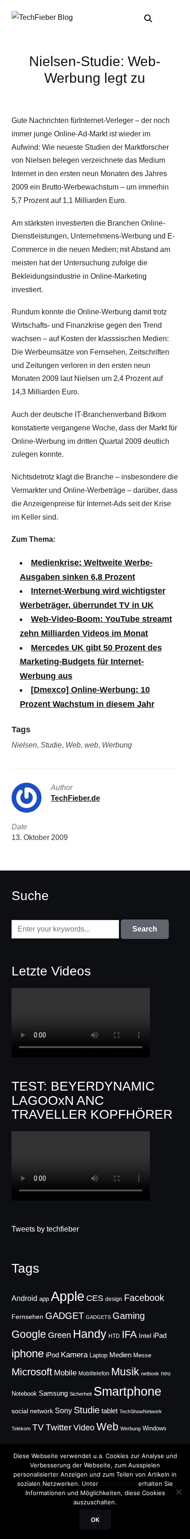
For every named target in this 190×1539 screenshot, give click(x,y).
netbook (150, 1373)
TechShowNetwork (140, 1411)
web (91, 745)
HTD (114, 1336)
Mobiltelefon (93, 1373)
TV (38, 1427)
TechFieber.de (75, 798)
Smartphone (127, 1391)
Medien (120, 1355)
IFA (129, 1334)
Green (59, 1335)
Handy (90, 1333)
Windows (154, 1428)
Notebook (24, 1393)
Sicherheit (81, 1394)
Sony (63, 1410)
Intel (145, 1335)
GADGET (64, 1316)
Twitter (58, 1427)
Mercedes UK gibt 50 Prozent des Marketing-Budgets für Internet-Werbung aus (91, 662)
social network (32, 1411)
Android (24, 1298)
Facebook (144, 1298)
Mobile (65, 1372)
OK (95, 1519)
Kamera (74, 1354)
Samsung (53, 1393)
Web (73, 745)
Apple (67, 1296)
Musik (125, 1372)
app (44, 1298)
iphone (28, 1353)
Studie (51, 745)
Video (84, 1427)
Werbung (117, 745)
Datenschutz (118, 1483)
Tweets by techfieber (45, 1229)
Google (29, 1334)
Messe (142, 1355)
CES (94, 1298)
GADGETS (98, 1317)
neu (166, 1373)
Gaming (129, 1316)
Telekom (21, 1428)
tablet (109, 1411)
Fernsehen (27, 1316)
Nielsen (24, 745)
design (113, 1299)
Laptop (98, 1355)
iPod (52, 1355)
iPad (159, 1335)
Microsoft (32, 1372)
